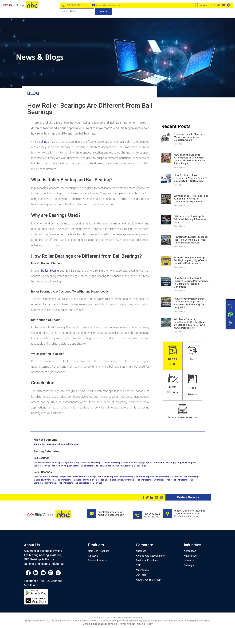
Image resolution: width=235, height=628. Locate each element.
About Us (141, 550)
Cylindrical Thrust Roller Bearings (171, 480)
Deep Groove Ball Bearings (47, 462)
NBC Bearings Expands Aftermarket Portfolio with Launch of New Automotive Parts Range (189, 159)
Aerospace (52, 444)
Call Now (217, 298)
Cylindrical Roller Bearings (186, 476)
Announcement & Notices (183, 417)
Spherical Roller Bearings (89, 483)
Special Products (97, 560)
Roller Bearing (50, 270)
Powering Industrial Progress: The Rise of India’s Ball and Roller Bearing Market (191, 239)
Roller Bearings (43, 472)
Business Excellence (147, 560)
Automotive (39, 444)
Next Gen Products (98, 550)
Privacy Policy (127, 623)
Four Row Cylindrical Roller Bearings (134, 480)
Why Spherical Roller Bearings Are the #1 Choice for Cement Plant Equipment (191, 198)
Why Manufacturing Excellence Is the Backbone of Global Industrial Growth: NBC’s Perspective (190, 323)
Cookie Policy (145, 623)
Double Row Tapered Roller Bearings (116, 476)
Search (103, 11)
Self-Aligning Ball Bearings (132, 466)
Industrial (64, 444)
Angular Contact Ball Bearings (159, 462)
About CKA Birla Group (148, 579)
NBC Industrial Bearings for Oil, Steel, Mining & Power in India (190, 219)
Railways (74, 444)
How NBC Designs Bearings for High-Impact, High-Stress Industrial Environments (190, 260)
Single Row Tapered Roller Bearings (78, 476)
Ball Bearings (47, 141)
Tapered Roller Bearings (46, 476)
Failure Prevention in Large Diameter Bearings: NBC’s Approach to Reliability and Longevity (189, 303)
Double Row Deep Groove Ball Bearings (123, 462)
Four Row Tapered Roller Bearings (153, 476)
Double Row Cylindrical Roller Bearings (94, 480)
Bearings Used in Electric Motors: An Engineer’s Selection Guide (188, 137)
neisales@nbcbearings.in (108, 5)
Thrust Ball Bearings (106, 466)
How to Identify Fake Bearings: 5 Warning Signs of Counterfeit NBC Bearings (190, 178)
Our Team (141, 574)
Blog (33, 93)
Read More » (179, 144)
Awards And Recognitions (150, 555)
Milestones (142, 570)
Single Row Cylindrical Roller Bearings (53, 480)
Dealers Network (188, 497)
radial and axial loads (45, 304)
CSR (138, 565)
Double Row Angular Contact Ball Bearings (72, 466)
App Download (218, 317)
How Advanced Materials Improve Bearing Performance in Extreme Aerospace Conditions (191, 282)
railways (36, 245)
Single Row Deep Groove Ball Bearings (82, 462)
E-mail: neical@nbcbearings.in (100, 623)
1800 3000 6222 (73, 5)
